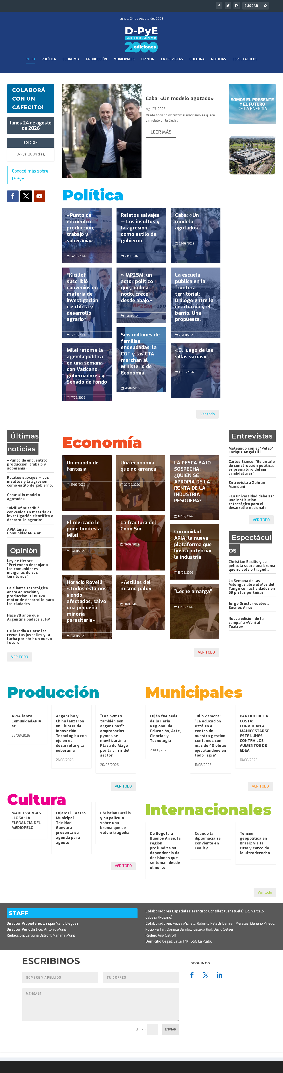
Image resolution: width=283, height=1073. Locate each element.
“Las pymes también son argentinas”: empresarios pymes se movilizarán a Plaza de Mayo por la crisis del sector (115, 736)
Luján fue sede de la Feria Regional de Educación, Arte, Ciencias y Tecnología (165, 728)
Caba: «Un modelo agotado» (180, 98)
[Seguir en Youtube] (39, 196)
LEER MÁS (161, 132)
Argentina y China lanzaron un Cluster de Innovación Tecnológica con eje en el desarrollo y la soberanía (71, 733)
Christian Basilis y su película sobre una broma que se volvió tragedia (252, 565)
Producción (96, 59)
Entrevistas (172, 59)
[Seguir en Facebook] (13, 196)
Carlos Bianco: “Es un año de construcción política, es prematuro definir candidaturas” (252, 467)
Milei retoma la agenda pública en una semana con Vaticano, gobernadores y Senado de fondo (87, 368)
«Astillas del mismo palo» (140, 588)
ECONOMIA (71, 59)
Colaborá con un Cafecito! (28, 99)
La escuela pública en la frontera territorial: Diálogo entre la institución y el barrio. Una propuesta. (195, 300)
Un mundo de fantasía (87, 468)
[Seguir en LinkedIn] (220, 975)
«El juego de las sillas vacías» (195, 356)
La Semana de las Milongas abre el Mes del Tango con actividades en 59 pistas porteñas (252, 586)
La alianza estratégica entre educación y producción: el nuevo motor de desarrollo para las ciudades (30, 596)
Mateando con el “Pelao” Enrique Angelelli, (251, 450)
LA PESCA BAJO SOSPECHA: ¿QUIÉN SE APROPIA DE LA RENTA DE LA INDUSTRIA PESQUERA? (194, 484)
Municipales (124, 59)
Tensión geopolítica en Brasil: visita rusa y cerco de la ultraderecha (255, 843)
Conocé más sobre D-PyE (30, 175)
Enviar (170, 1029)
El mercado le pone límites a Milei (87, 531)
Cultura (197, 59)
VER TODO (19, 657)
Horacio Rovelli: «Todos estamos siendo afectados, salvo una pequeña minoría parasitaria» (87, 604)
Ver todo (207, 414)
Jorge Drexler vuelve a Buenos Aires (249, 605)
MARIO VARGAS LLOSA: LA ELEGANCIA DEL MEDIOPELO (26, 820)
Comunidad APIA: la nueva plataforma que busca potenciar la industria (194, 546)
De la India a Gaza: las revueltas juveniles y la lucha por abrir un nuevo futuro (29, 637)
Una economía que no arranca (140, 468)
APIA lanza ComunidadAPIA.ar (24, 531)
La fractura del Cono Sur (140, 528)
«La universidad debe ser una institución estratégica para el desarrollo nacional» (251, 502)
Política (49, 59)
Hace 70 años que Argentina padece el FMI (29, 617)
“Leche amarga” (194, 611)
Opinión (147, 59)
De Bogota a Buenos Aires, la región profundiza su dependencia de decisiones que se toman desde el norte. (165, 850)
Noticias (218, 59)
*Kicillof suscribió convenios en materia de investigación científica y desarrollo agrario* (87, 300)
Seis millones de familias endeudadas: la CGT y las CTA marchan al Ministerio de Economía (141, 356)
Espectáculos (245, 59)
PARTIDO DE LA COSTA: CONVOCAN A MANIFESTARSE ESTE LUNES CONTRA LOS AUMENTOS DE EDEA (254, 733)
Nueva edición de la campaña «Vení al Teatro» (246, 622)
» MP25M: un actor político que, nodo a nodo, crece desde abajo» (141, 290)
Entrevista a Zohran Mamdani (247, 484)
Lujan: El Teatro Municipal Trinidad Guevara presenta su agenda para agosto (71, 828)
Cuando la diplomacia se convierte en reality (208, 841)
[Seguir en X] (26, 196)
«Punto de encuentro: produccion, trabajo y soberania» (87, 230)
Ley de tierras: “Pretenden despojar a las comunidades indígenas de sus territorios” (27, 569)
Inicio (30, 59)
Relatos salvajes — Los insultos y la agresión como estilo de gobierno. (141, 230)
